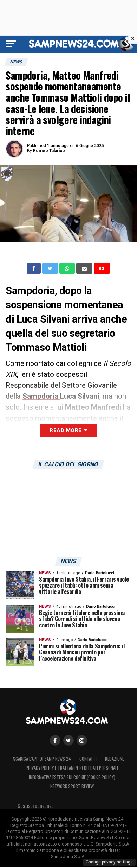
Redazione (114, 758)
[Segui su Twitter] (68, 740)
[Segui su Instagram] (82, 740)
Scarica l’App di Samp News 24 (42, 758)
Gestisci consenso (36, 805)
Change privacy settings (109, 862)
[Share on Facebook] (34, 268)
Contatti (88, 758)
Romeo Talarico (49, 150)
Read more (65, 430)
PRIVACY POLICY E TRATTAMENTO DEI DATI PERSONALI (72, 768)
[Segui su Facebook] (55, 740)
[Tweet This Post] (50, 268)
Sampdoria (41, 396)
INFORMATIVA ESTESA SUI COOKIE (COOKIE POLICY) (72, 777)
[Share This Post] (67, 268)
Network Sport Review (72, 786)
